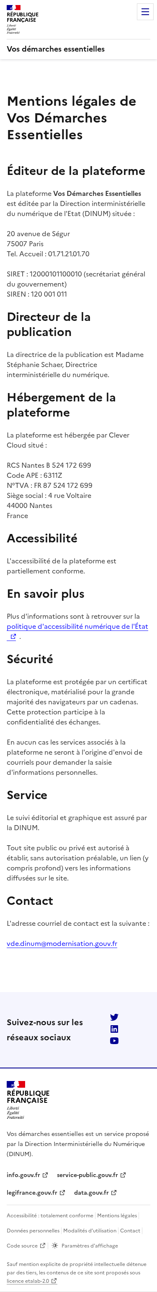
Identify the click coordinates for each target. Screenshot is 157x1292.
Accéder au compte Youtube (114, 1041)
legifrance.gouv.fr (32, 1192)
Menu (145, 11)
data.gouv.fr (91, 1192)
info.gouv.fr (23, 1175)
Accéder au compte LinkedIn (114, 1029)
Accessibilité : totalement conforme (50, 1215)
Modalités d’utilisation (89, 1231)
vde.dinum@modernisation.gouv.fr (62, 943)
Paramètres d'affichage (90, 1246)
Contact (130, 1231)
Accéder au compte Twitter (114, 1017)
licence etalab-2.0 (28, 1281)
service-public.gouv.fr (87, 1175)
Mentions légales (117, 1215)
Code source (22, 1246)
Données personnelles (33, 1231)
